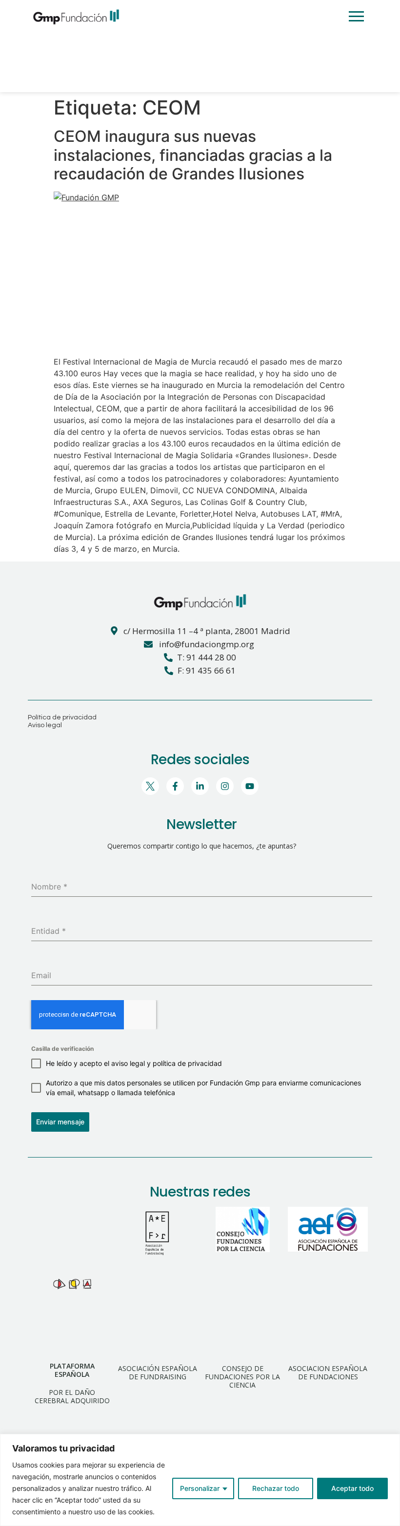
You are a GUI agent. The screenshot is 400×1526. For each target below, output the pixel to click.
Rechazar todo (275, 1488)
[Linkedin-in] (200, 786)
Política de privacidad (62, 717)
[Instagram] (225, 786)
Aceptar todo (352, 1488)
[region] (200, 1480)
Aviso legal (45, 725)
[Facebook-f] (175, 786)
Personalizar (200, 1488)
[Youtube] (250, 786)
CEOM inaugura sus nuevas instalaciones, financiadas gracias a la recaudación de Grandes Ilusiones (193, 155)
